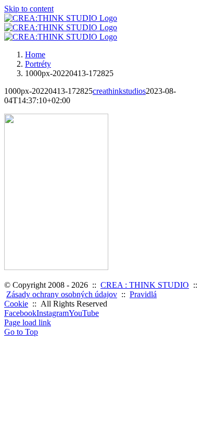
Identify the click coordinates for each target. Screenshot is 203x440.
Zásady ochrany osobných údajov (61, 294)
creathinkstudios (119, 91)
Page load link (27, 322)
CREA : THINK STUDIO (144, 284)
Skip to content (29, 8)
